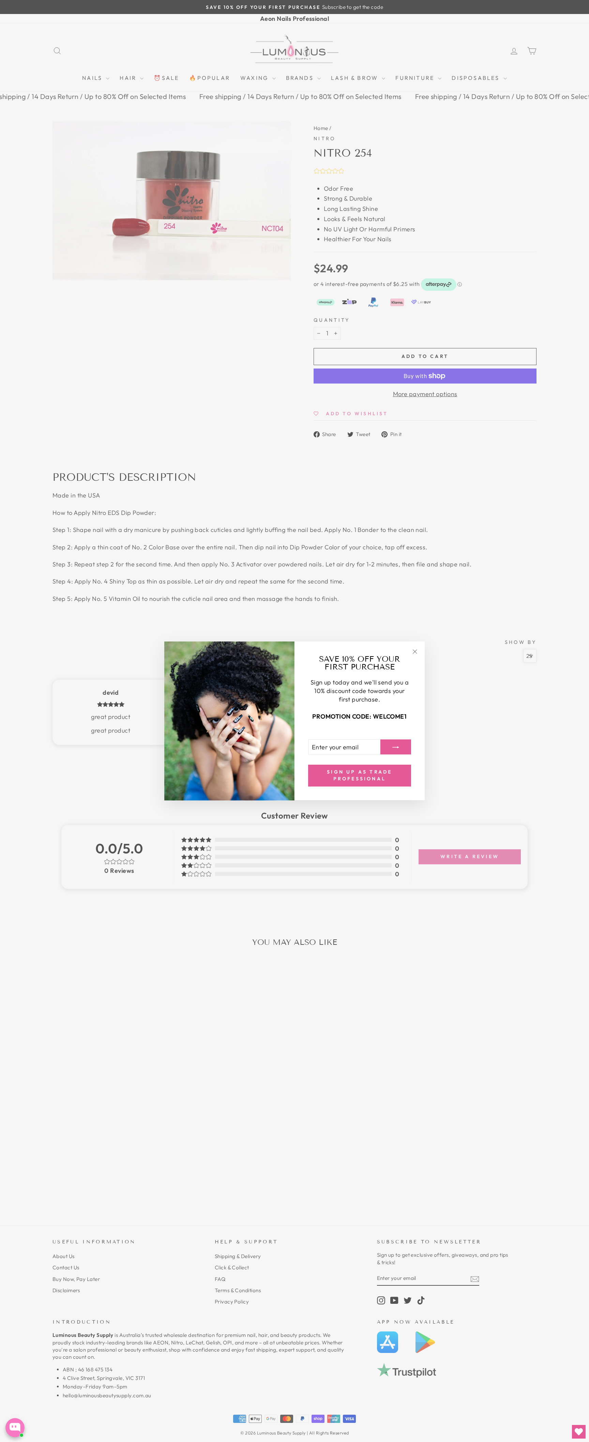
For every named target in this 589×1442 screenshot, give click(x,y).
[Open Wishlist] (579, 1432)
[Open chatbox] (15, 1427)
